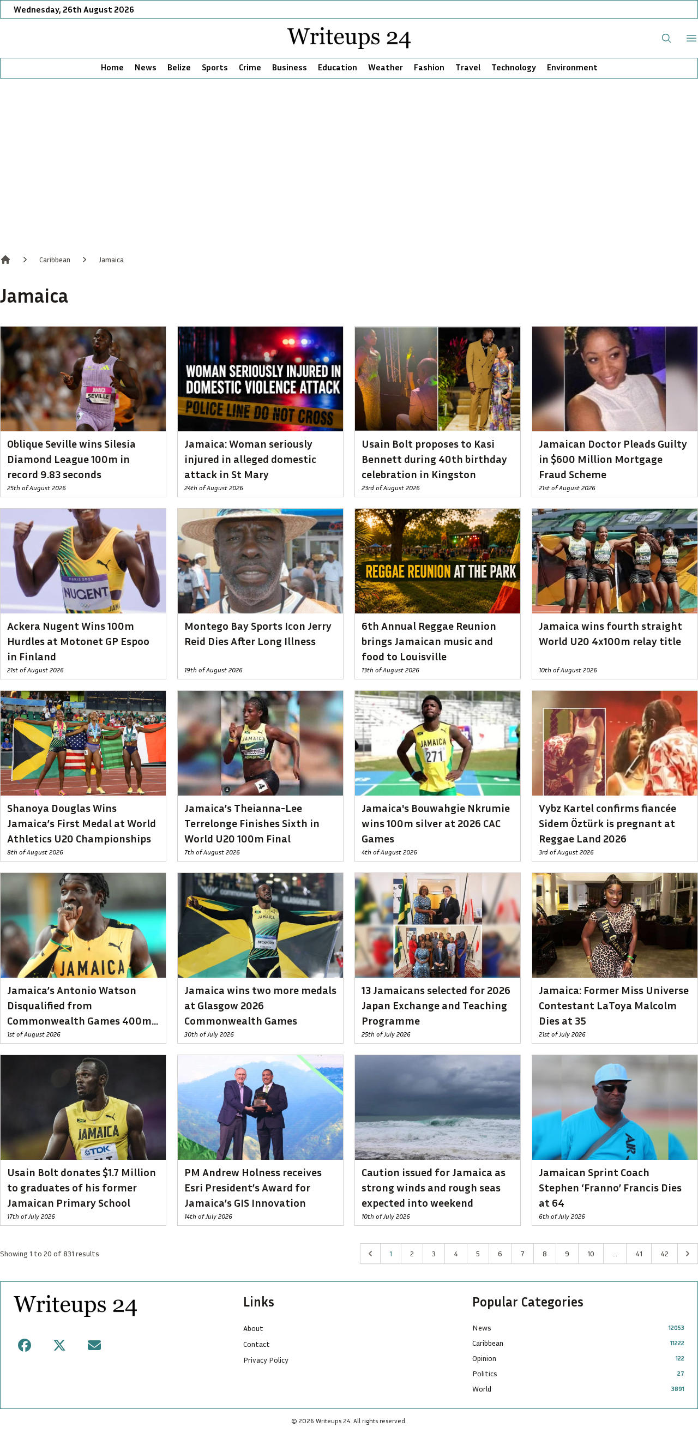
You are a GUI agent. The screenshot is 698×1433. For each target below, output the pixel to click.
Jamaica (111, 259)
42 (664, 1253)
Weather (385, 67)
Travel (467, 67)
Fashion (429, 67)
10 (590, 1253)
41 (638, 1253)
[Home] (5, 259)
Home (112, 67)
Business (289, 67)
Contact (256, 1343)
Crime (250, 67)
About (253, 1328)
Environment (572, 67)
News (146, 67)
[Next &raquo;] (687, 1253)
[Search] (666, 38)
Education (337, 67)
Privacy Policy (265, 1359)
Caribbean (54, 259)
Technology (513, 67)
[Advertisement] (349, 160)
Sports (215, 67)
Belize (179, 67)
